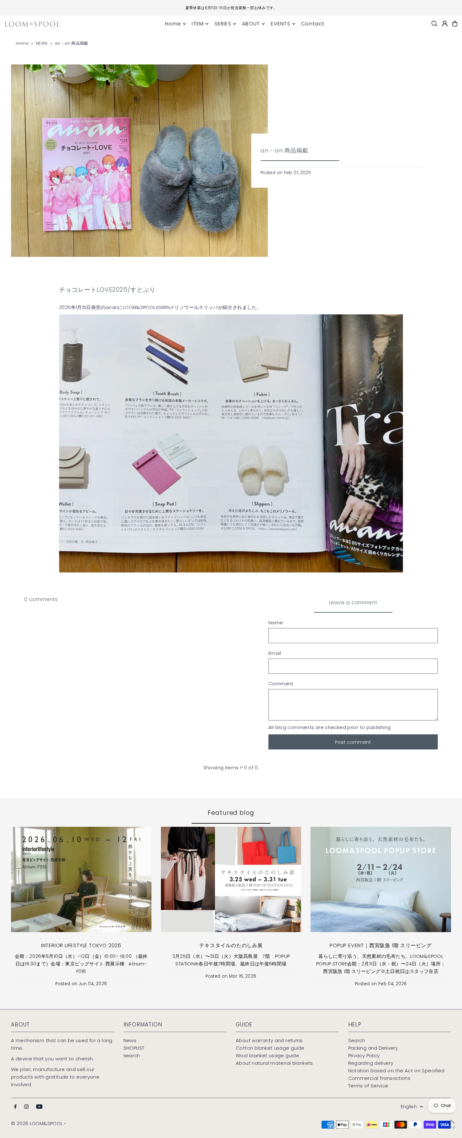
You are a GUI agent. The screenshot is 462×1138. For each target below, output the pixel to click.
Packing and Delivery (373, 1048)
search (132, 1055)
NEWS (42, 43)
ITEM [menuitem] (198, 23)
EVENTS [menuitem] (280, 23)
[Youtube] (39, 1106)
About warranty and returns (269, 1040)
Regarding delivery (370, 1063)
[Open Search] (434, 23)
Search (356, 1040)
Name (275, 622)
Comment (281, 683)
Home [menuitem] (173, 23)
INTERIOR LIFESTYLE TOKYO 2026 (81, 945)
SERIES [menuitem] (223, 23)
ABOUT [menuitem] (251, 23)
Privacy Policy (364, 1055)
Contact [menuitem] (312, 23)
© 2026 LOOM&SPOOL (37, 1123)
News (130, 1040)
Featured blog (231, 813)
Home (22, 43)
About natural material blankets (274, 1063)
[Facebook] (15, 1106)
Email (274, 653)
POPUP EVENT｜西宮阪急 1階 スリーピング (381, 945)
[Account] (445, 23)
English (409, 1106)
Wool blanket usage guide (267, 1055)
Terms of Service (368, 1085)
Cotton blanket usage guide (270, 1048)
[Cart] (454, 23)
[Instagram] (26, 1106)
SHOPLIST (134, 1048)
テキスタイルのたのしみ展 (231, 945)
